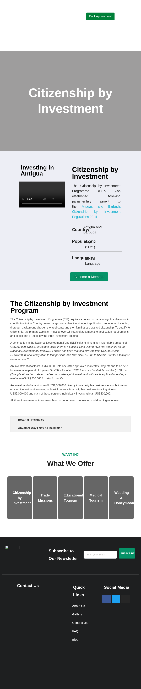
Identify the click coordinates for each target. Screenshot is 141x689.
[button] (65, 16)
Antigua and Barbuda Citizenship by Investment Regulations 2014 (96, 212)
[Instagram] (125, 599)
